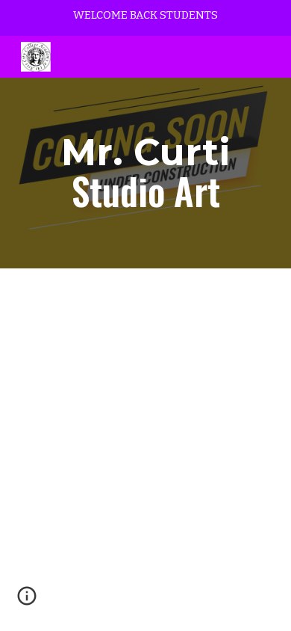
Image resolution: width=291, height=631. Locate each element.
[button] (27, 601)
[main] (145, 173)
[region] (145, 18)
